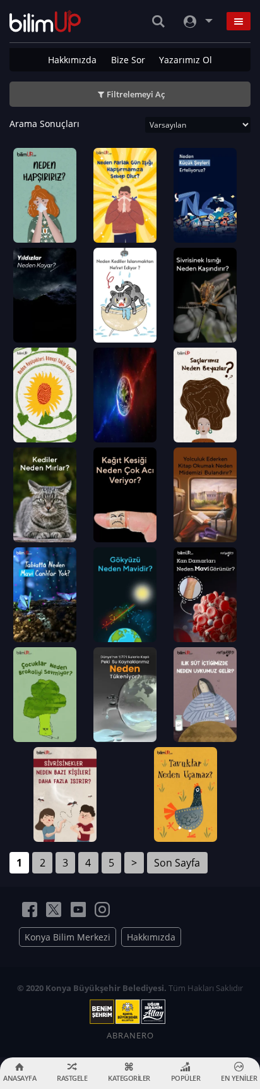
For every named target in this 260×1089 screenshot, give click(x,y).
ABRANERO (130, 1035)
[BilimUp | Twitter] (53, 909)
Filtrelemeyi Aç (136, 94)
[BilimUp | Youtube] (78, 909)
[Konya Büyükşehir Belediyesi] (130, 1012)
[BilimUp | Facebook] (29, 909)
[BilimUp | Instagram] (102, 909)
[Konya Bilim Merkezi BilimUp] (45, 21)
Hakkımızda (72, 60)
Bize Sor (128, 60)
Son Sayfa (177, 863)
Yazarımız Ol (185, 60)
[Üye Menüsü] (196, 21)
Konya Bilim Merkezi (67, 937)
